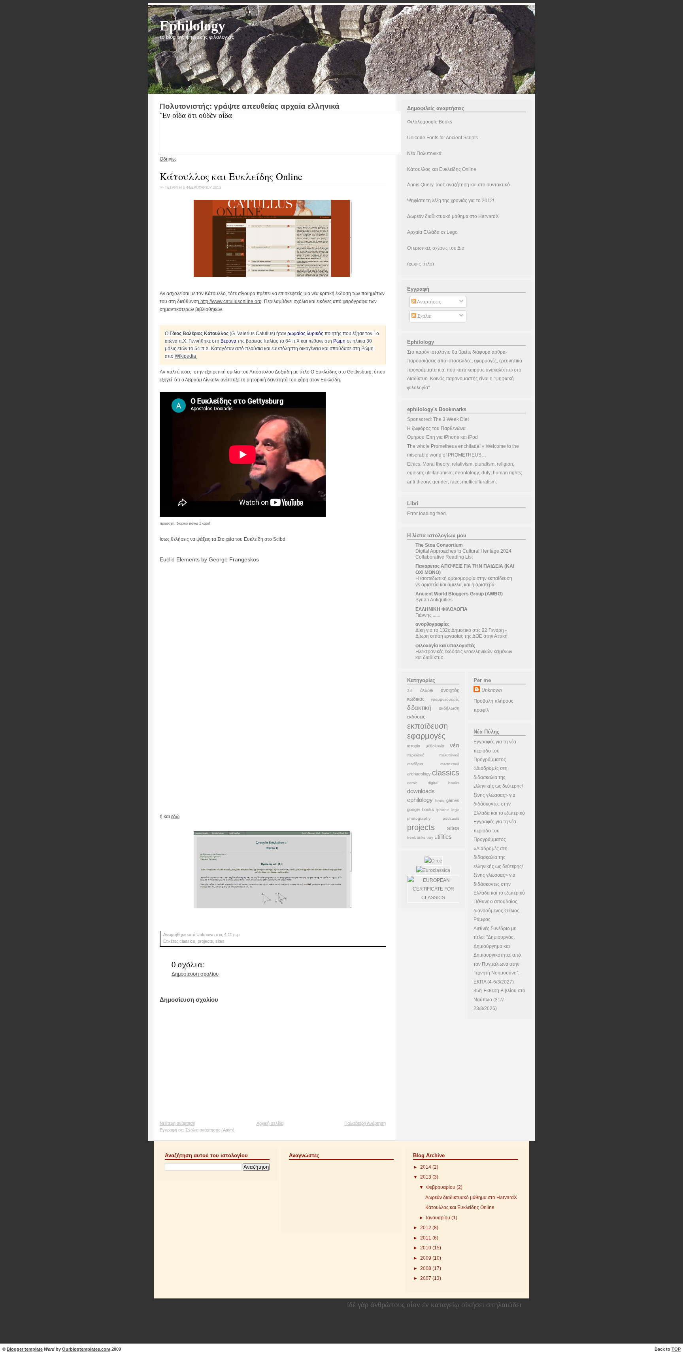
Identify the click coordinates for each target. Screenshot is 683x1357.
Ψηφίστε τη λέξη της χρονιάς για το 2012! (450, 200)
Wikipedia (185, 356)
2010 (426, 1248)
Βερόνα (228, 341)
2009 (426, 1258)
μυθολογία (435, 746)
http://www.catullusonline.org (230, 301)
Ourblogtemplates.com (86, 1349)
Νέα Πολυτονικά (424, 153)
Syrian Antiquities (434, 600)
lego (455, 809)
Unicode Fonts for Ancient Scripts (442, 137)
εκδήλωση (449, 708)
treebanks (416, 837)
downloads (421, 791)
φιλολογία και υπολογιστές (445, 645)
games (452, 800)
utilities (443, 836)
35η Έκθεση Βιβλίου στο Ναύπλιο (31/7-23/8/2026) (499, 999)
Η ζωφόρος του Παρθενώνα (436, 428)
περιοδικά (416, 755)
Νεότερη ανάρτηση (177, 1123)
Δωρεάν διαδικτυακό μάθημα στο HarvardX (453, 216)
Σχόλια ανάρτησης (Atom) (209, 1130)
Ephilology (192, 25)
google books (420, 809)
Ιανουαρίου (438, 1218)
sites (220, 941)
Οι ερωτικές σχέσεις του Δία (435, 248)
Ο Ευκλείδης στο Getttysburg (341, 372)
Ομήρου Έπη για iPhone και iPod (442, 437)
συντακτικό (449, 764)
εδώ (175, 816)
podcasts (451, 818)
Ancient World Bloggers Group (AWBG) (459, 594)
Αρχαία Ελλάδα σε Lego (432, 232)
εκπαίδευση (427, 726)
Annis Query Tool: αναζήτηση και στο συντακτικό (458, 185)
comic (412, 783)
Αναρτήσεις (428, 302)
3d (409, 690)
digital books (444, 783)
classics (187, 941)
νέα (454, 745)
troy (429, 837)
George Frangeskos (234, 559)
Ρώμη (339, 341)
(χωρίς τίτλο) (420, 264)
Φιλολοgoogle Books (429, 122)
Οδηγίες (168, 159)
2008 (426, 1268)
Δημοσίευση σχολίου (195, 974)
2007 (426, 1278)
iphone (442, 809)
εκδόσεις (416, 717)
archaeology (419, 773)
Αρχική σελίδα (270, 1123)
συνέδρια (415, 764)
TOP (676, 1349)
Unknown (491, 690)
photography (418, 818)
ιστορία (413, 745)
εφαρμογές (426, 736)
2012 (426, 1227)
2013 (426, 1177)
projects (205, 941)
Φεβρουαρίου (441, 1187)
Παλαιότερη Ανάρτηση (365, 1123)
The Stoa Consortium (439, 545)
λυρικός (315, 333)
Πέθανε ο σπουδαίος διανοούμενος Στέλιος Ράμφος (496, 910)
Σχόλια (424, 316)
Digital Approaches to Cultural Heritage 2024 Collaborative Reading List (463, 554)
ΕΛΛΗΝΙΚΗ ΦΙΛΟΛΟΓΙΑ (441, 609)
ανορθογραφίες (432, 624)
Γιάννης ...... (427, 615)
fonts (439, 800)
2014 (426, 1167)
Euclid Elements (180, 559)
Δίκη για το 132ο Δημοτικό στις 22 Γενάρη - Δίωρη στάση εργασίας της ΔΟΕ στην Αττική (461, 633)
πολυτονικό (449, 755)
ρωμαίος (296, 333)
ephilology (420, 799)
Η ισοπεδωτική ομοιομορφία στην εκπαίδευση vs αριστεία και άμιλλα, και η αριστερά (463, 581)
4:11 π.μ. (232, 934)
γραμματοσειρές (445, 699)
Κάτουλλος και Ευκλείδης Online (231, 176)
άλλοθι (426, 690)
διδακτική (419, 707)
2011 (426, 1238)
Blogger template (25, 1349)
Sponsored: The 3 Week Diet (438, 419)
